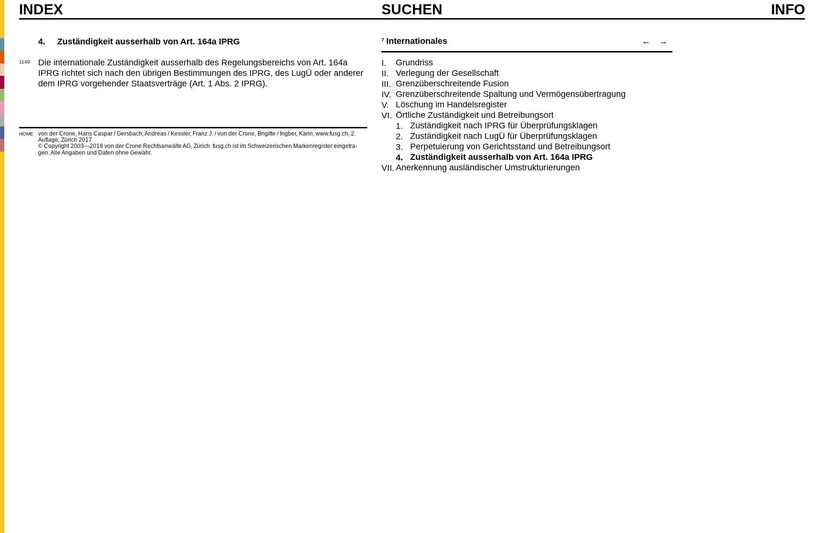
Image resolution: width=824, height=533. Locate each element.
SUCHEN (412, 9)
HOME (26, 133)
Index (41, 9)
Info (788, 9)
